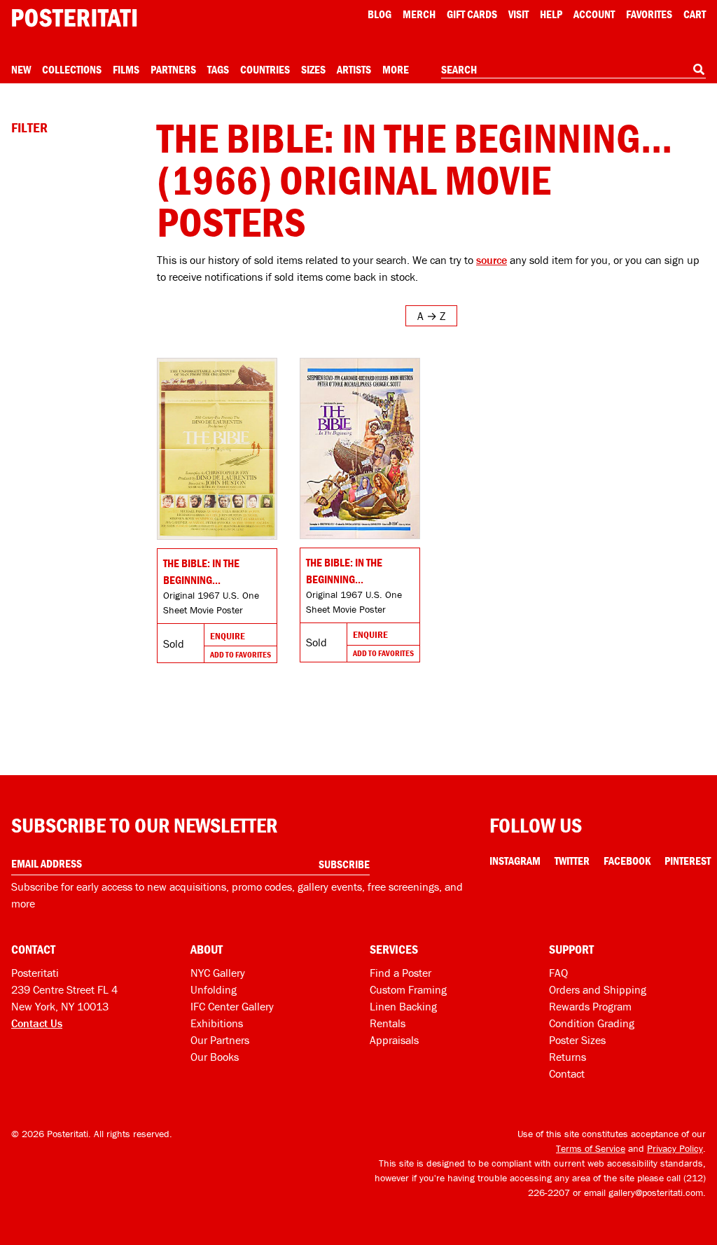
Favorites (649, 14)
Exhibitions (216, 1023)
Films (126, 69)
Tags (218, 69)
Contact (567, 1073)
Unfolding (213, 989)
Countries (265, 69)
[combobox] (573, 70)
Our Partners (219, 1040)
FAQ (558, 973)
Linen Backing (403, 1006)
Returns (567, 1057)
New (21, 69)
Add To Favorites (240, 654)
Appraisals (394, 1040)
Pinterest (687, 861)
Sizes (313, 69)
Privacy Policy (675, 1148)
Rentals (387, 1023)
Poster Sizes (577, 1040)
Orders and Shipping (597, 989)
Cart (694, 14)
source (491, 260)
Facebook (627, 861)
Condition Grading (591, 1023)
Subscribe (344, 864)
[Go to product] (217, 449)
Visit (518, 14)
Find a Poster (400, 973)
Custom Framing (408, 989)
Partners (173, 69)
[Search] (699, 69)
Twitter (572, 861)
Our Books (214, 1057)
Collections (72, 69)
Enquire (227, 636)
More (395, 69)
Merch (419, 14)
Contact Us (36, 1023)
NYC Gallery (217, 973)
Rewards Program (590, 1006)
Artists (354, 69)
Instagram (515, 861)
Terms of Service (590, 1148)
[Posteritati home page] (74, 17)
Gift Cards (472, 14)
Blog (379, 14)
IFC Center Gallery (232, 1006)
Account (594, 14)
